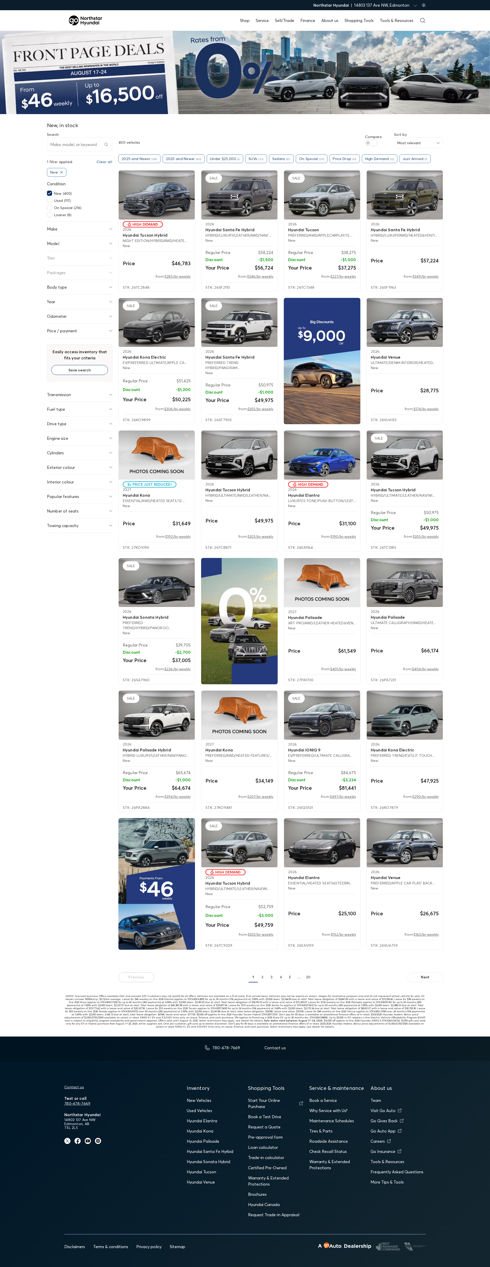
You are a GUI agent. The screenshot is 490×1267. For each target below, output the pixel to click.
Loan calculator (263, 1147)
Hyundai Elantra (202, 1120)
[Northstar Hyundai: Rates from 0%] (239, 621)
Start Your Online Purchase (264, 1103)
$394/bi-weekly (177, 796)
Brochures (257, 1194)
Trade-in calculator (266, 1157)
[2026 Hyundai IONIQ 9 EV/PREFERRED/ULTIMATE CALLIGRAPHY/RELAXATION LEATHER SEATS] (322, 715)
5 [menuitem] (290, 977)
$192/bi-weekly (178, 536)
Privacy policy (149, 1246)
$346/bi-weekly (260, 276)
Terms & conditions (110, 1246)
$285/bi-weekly (177, 276)
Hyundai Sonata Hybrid (208, 1161)
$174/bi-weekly (426, 409)
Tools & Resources (396, 20)
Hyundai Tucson (201, 1171)
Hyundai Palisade (203, 1141)
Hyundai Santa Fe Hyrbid (210, 1151)
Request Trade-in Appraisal (273, 1214)
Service (262, 20)
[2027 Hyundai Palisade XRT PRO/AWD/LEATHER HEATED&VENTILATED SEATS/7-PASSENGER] (322, 582)
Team (376, 1100)
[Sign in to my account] (424, 5)
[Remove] (61, 172)
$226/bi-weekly (177, 669)
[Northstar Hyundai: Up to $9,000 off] (322, 361)
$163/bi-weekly (426, 934)
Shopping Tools (359, 20)
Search (53, 134)
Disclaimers (74, 1246)
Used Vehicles (199, 1110)
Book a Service (323, 1100)
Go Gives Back (384, 1120)
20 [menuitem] (308, 977)
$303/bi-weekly (260, 934)
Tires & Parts (321, 1131)
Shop (245, 20)
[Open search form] (423, 20)
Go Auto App (383, 1131)
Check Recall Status (328, 1151)
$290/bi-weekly (425, 796)
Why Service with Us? (328, 1110)
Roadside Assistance (328, 1141)
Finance (307, 20)
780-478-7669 (77, 1103)
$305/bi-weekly (260, 409)
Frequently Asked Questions (397, 1171)
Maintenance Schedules (331, 1120)
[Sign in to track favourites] (188, 177)
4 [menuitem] (281, 977)
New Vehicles (199, 1100)
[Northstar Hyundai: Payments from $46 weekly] (156, 884)
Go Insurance (383, 1151)
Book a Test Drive (264, 1116)
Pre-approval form (265, 1137)
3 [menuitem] (272, 977)
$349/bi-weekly (425, 276)
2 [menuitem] (262, 977)
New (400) (63, 193)
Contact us (74, 1087)
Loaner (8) (62, 215)
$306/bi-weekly (177, 409)
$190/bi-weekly (343, 536)
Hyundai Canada (264, 1204)
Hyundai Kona (200, 1131)
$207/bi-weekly (260, 796)
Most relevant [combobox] (409, 143)
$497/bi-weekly (343, 796)
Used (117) (62, 200)
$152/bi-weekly (343, 934)
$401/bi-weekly (343, 669)
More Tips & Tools (387, 1182)
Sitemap (177, 1246)
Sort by (400, 134)
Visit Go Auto (383, 1110)
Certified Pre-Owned (267, 1167)
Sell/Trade (284, 20)
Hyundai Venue (201, 1182)
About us (329, 20)
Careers (378, 1141)
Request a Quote (264, 1126)
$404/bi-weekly (425, 669)
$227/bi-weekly (343, 276)
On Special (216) (67, 207)
